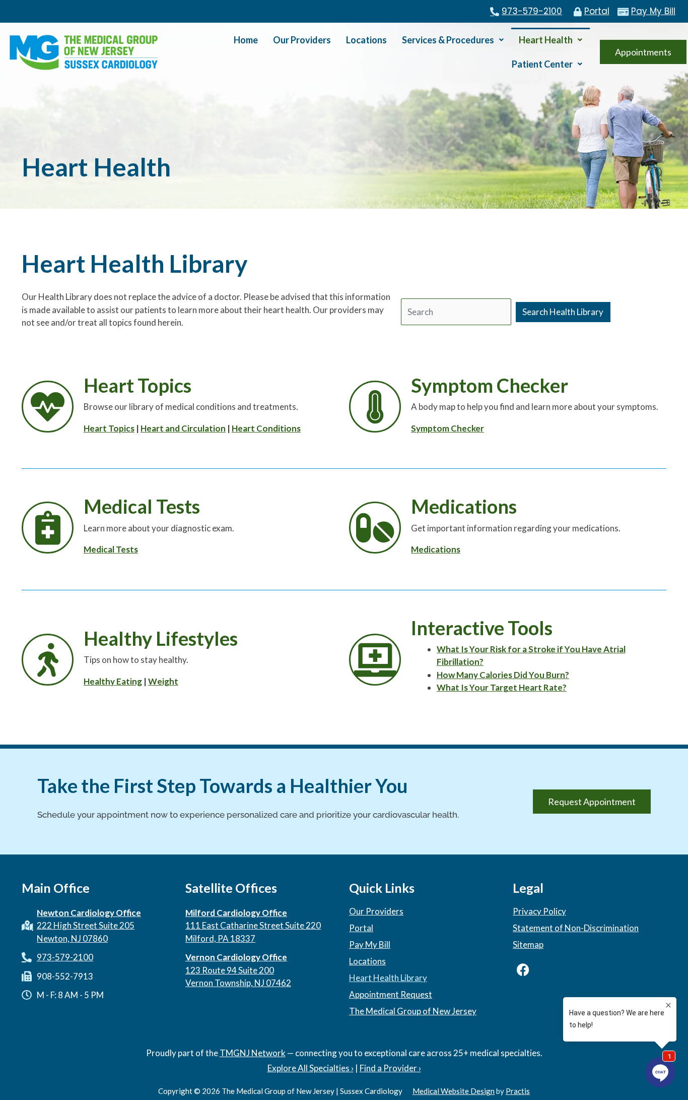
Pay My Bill (369, 945)
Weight (163, 681)
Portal (361, 928)
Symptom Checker (447, 428)
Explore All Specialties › (310, 1068)
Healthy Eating (113, 681)
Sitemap (528, 945)
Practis (518, 1090)
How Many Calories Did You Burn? (503, 674)
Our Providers (302, 39)
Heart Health (546, 39)
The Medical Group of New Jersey (412, 1011)
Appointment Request (390, 995)
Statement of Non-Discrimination (576, 928)
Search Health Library (562, 312)
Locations (366, 39)
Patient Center (542, 64)
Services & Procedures (448, 39)
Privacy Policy (539, 911)
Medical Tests (111, 549)
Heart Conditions (266, 428)
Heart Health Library (388, 978)
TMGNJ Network (253, 1053)
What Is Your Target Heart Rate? (502, 687)
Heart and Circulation (183, 428)
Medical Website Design (453, 1090)
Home (246, 39)
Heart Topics (109, 428)
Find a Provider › (390, 1068)
